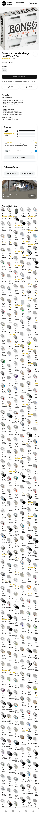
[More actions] (35, 54)
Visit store (33, 3)
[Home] (6, 811)
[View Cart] (19, 811)
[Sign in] (33, 811)
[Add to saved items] (2, 209)
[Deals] (26, 811)
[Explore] (12, 811)
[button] (19, 131)
